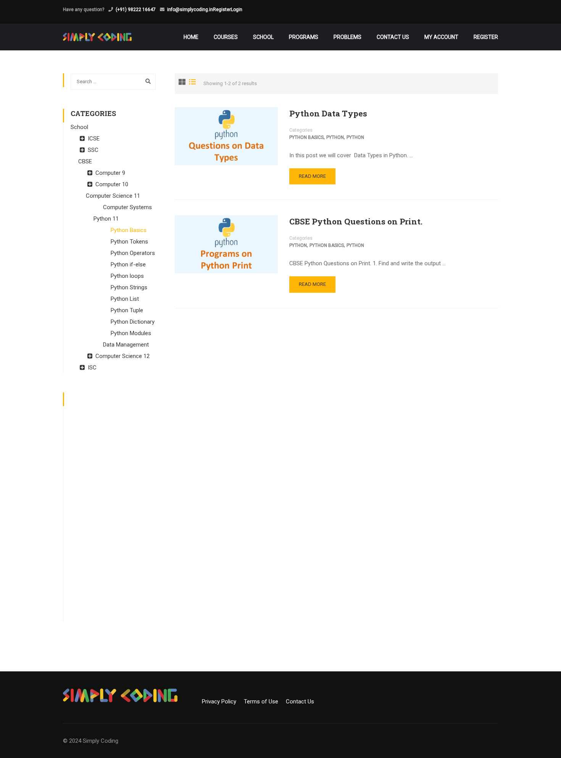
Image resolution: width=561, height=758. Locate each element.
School (263, 37)
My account (441, 37)
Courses (226, 37)
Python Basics (306, 137)
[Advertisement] (113, 506)
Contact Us (393, 37)
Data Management (126, 344)
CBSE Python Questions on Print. (355, 221)
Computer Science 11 (113, 195)
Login (236, 9)
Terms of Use (264, 701)
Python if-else (128, 264)
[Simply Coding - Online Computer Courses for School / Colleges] (97, 37)
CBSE (85, 161)
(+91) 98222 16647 (136, 9)
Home (191, 37)
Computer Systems (127, 207)
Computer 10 (111, 184)
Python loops (127, 276)
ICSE (94, 138)
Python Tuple (127, 310)
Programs (303, 37)
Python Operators (133, 253)
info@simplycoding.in (190, 9)
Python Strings (129, 287)
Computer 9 (110, 172)
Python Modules (131, 333)
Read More (312, 176)
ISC (92, 367)
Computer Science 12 (122, 356)
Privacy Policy (222, 701)
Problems (347, 37)
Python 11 (106, 218)
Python (335, 137)
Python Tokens (129, 241)
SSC (93, 150)
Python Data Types (328, 113)
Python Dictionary (133, 321)
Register (222, 9)
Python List (125, 298)
